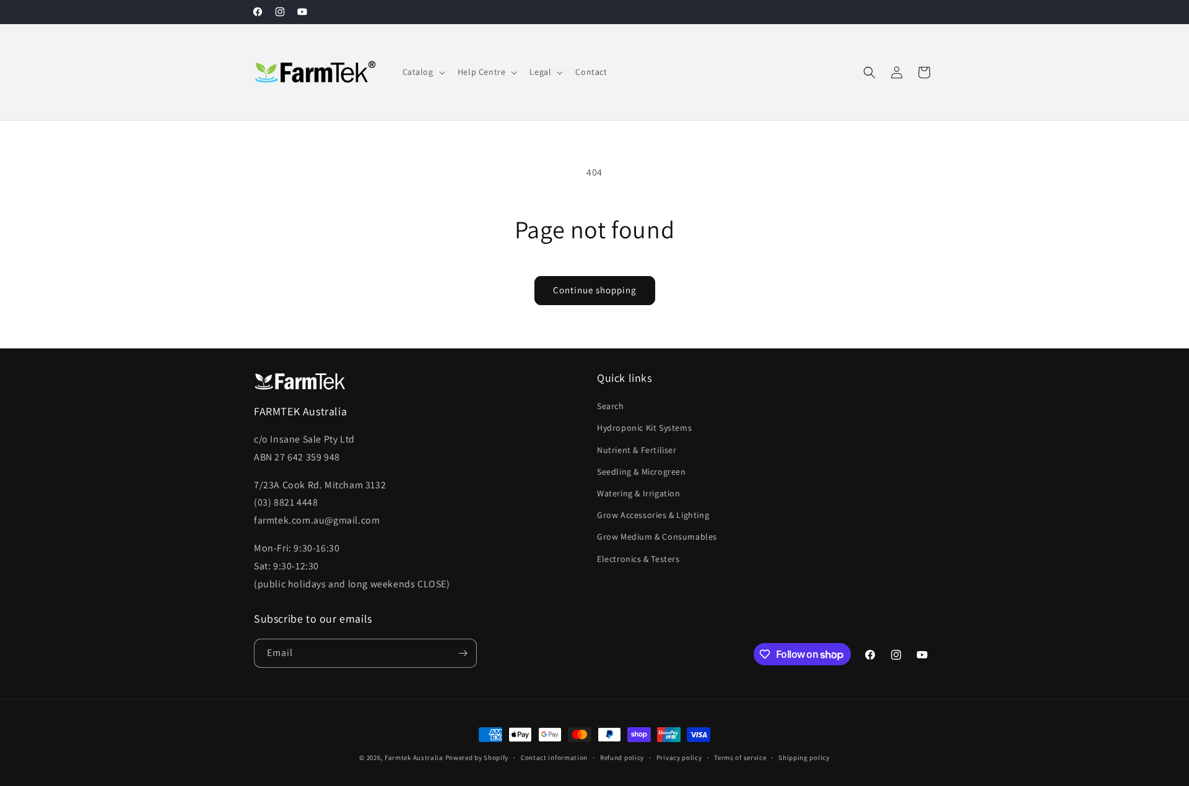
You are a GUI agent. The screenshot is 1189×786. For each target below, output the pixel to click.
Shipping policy (804, 757)
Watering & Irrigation (639, 493)
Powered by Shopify (477, 757)
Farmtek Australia (414, 757)
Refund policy (622, 757)
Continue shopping (595, 290)
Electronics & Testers (638, 558)
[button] (422, 72)
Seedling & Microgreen (641, 471)
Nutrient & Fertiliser (637, 450)
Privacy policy (679, 757)
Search (610, 406)
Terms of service (740, 757)
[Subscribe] (462, 653)
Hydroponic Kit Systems (644, 427)
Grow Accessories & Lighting (653, 514)
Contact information (554, 757)
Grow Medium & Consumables (657, 536)
